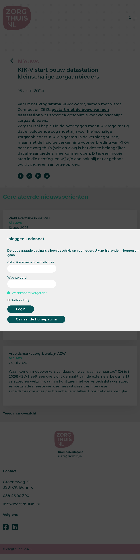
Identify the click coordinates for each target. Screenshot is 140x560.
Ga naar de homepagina (36, 319)
